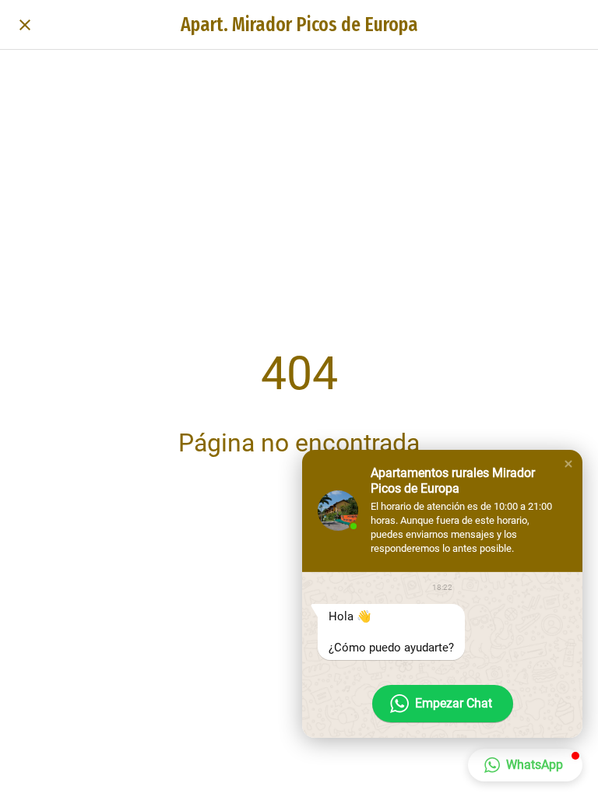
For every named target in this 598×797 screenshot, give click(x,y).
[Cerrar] (25, 25)
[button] (568, 464)
